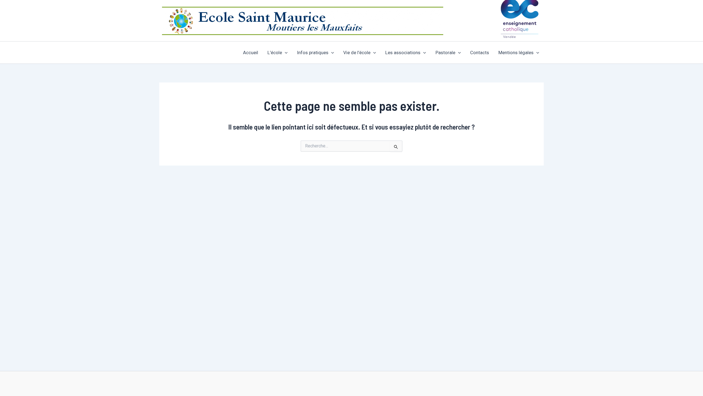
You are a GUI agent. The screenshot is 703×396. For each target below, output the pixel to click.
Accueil (250, 52)
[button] (285, 53)
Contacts (479, 52)
